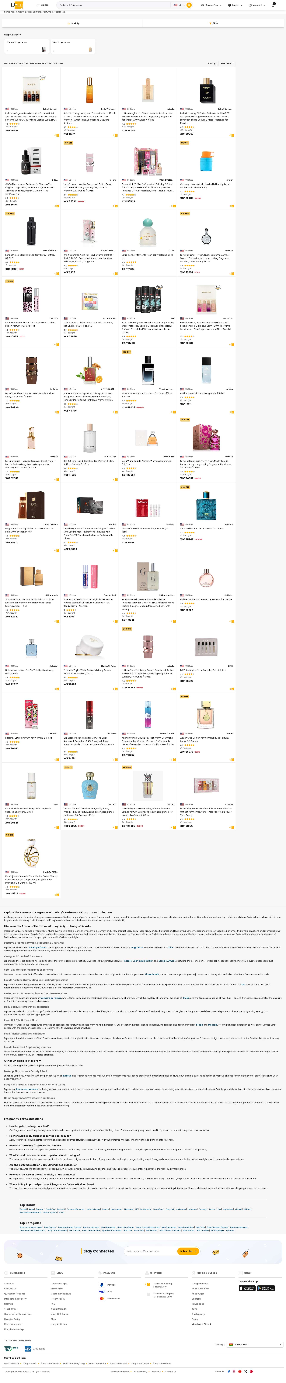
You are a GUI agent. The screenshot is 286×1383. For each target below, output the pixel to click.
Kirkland (248, 1209)
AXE (172, 318)
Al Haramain (52, 595)
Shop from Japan (50, 1363)
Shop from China (118, 1363)
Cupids (112, 524)
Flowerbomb (152, 974)
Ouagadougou (200, 1283)
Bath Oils (128, 1230)
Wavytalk (170, 1209)
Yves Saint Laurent (166, 389)
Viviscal (238, 1209)
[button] (211, 5)
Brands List (57, 1288)
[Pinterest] (251, 1372)
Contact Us (10, 1288)
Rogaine (40, 1209)
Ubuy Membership (14, 1329)
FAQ (53, 1303)
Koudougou (198, 1293)
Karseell (23, 1209)
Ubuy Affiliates (59, 1324)
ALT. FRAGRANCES (108, 389)
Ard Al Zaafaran (108, 251)
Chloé (186, 997)
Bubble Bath (152, 1230)
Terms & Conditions (119, 1371)
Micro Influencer (13, 1324)
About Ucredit (58, 1308)
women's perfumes (50, 997)
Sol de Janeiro (109, 318)
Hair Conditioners (91, 1227)
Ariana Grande (167, 733)
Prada (199, 1024)
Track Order (10, 1308)
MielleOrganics (50, 1212)
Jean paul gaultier (143, 960)
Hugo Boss (137, 947)
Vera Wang (169, 457)
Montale (212, 1024)
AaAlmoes (181, 1209)
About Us (9, 1283)
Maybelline (228, 1209)
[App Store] (248, 1289)
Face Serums (50, 1227)
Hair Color (200, 1227)
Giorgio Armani (166, 960)
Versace (229, 524)
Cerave (105, 1209)
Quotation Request (14, 1293)
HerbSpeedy (146, 1209)
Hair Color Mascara (239, 1227)
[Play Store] (266, 1289)
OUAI (55, 804)
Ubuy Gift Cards (59, 1314)
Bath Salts (139, 1230)
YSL (243, 984)
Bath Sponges (217, 1230)
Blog (53, 1319)
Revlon (212, 1209)
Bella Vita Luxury (50, 109)
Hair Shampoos (108, 1227)
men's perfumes (38, 947)
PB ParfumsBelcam (166, 595)
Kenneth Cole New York (50, 251)
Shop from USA (11, 1363)
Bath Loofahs (203, 1230)
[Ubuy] (17, 5)
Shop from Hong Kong (74, 1363)
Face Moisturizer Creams (69, 1227)
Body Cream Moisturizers (148, 1227)
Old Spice (111, 733)
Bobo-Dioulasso (200, 1288)
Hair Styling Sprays (126, 1227)
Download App (59, 1283)
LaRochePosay (93, 1209)
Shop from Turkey (140, 1363)
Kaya (194, 1308)
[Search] (189, 5)
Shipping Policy (12, 1319)
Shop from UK (30, 1363)
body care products (27, 1089)
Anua (31, 1209)
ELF (136, 1209)
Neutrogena (116, 1209)
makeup (67, 1075)
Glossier (170, 524)
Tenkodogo (198, 1303)
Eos (219, 1209)
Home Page (9, 11)
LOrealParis (158, 1209)
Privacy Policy (140, 1371)
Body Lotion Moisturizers (31, 1227)
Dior (170, 947)
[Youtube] (240, 1372)
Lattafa (170, 109)
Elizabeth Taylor (108, 666)
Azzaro (128, 960)
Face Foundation (186, 1227)
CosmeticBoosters (76, 1209)
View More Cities (201, 1324)
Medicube (129, 1209)
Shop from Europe (162, 1363)
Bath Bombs (189, 1230)
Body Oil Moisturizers (57, 1230)
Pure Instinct (110, 595)
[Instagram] (234, 1372)
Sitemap (8, 1303)
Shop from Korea (97, 1363)
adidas (229, 389)
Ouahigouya (198, 1314)
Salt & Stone (110, 457)
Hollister (229, 595)
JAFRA (171, 251)
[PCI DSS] (11, 1348)
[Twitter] (246, 1372)
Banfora (196, 1298)
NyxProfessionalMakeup (31, 1212)
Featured (226, 63)
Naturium (192, 1209)
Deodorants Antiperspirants (33, 1230)
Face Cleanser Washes (218, 1227)
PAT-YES (53, 318)
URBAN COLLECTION (166, 180)
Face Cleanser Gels (91, 1230)
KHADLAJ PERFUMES (50, 872)
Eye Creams (74, 1230)
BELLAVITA (228, 318)
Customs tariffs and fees (18, 1314)
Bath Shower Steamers (170, 1230)
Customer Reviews (61, 1293)
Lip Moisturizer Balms (112, 1230)
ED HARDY (53, 733)
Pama (195, 1319)
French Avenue (50, 524)
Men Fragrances (169, 1227)
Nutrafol (61, 1209)
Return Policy (58, 1298)
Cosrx (62, 1212)
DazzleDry (50, 1209)
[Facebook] (229, 1372)
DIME (230, 666)
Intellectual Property (15, 1298)
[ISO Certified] (33, 1348)
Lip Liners (230, 1230)
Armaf (230, 180)
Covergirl (203, 1209)
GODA (55, 180)
